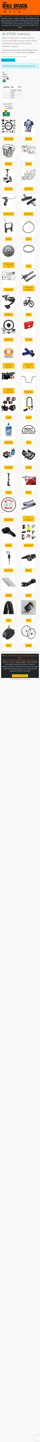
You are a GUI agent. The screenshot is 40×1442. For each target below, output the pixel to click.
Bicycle (28, 164)
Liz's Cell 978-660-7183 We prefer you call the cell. (21, 30)
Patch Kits (8, 467)
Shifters (28, 570)
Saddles (8, 545)
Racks (29, 492)
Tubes (8, 645)
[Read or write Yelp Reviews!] (14, 11)
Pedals (28, 467)
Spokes (8, 595)
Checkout (6, 115)
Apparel (28, 139)
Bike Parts (28, 189)
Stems (29, 595)
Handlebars (28, 392)
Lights (9, 417)
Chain (28, 266)
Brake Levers (8, 214)
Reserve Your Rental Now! (20, 676)
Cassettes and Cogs (8, 265)
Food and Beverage (9, 366)
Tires (8, 620)
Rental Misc (8, 520)
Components (9, 289)
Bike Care (8, 189)
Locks (29, 417)
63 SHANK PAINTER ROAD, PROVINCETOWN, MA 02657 (20, 16)
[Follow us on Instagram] (10, 11)
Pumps (8, 492)
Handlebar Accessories (8, 391)
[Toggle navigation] (34, 11)
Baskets (8, 164)
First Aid (28, 340)
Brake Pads (28, 214)
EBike (28, 315)
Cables (28, 239)
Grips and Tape (28, 366)
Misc (28, 442)
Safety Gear (28, 545)
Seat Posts (8, 570)
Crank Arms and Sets (28, 288)
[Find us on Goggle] (19, 11)
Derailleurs (8, 315)
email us (6, 52)
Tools (28, 620)
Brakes (8, 239)
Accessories (8, 139)
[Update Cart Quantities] (4, 81)
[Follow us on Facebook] (5, 11)
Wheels (28, 645)
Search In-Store (9, 60)
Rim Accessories (28, 519)
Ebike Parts (8, 340)
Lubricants (8, 442)
